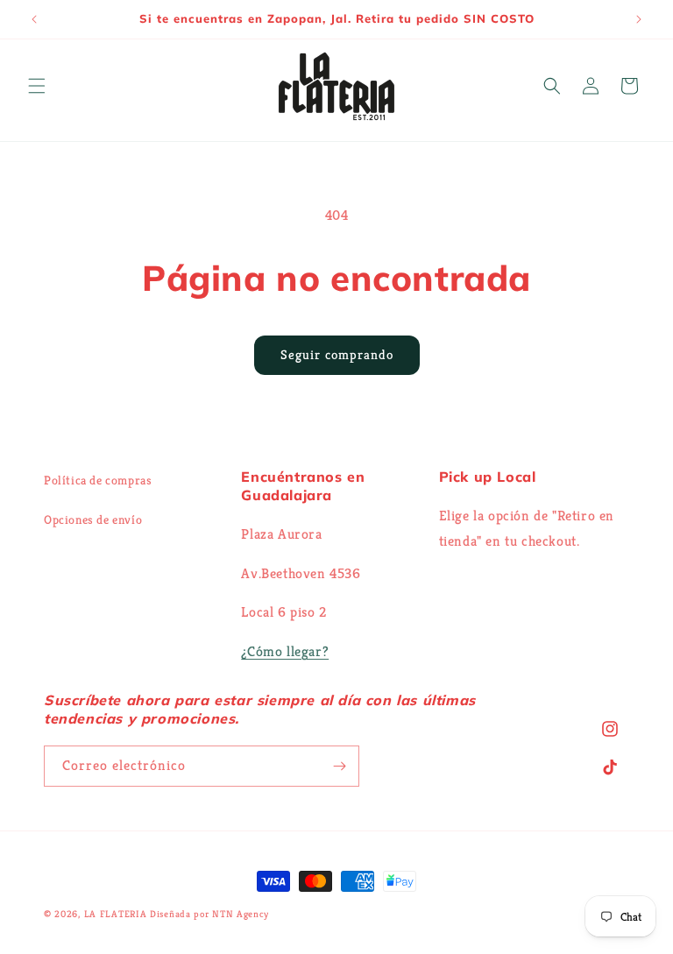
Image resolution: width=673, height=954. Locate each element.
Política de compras (98, 480)
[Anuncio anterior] (34, 19)
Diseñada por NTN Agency (209, 914)
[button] (37, 86)
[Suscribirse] (339, 766)
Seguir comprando (336, 354)
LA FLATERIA (115, 914)
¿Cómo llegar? (285, 651)
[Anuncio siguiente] (639, 19)
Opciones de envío (93, 519)
